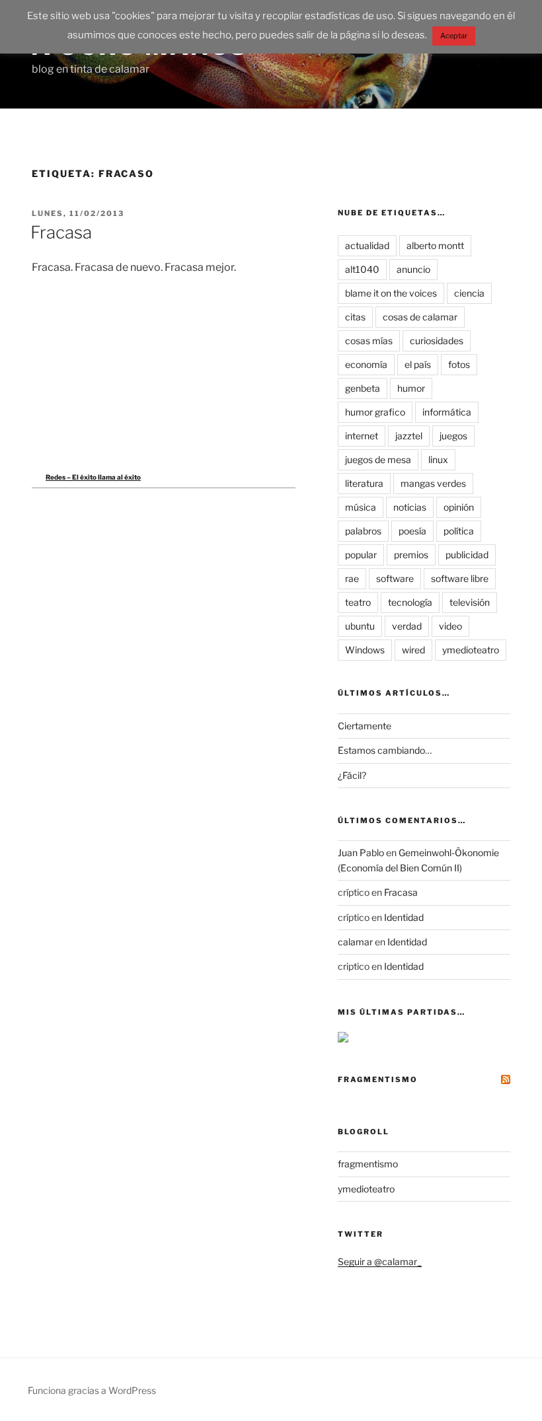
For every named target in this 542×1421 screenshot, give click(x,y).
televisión (469, 602)
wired (413, 649)
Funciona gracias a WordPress (92, 1390)
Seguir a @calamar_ (380, 1261)
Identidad (404, 917)
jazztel (408, 435)
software (395, 578)
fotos (459, 364)
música (360, 507)
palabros (363, 530)
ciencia (469, 293)
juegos (453, 435)
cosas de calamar (420, 316)
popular (361, 554)
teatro (358, 602)
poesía (412, 530)
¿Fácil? (352, 775)
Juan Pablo (361, 852)
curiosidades (436, 340)
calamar (355, 941)
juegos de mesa (378, 459)
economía (366, 364)
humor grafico (375, 412)
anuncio (413, 269)
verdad (407, 626)
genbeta (362, 388)
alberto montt (435, 245)
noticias (409, 507)
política (459, 530)
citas (355, 316)
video (450, 626)
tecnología (410, 602)
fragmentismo (378, 1079)
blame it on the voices (391, 293)
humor (411, 388)
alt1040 (362, 269)
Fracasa (61, 232)
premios (411, 554)
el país (418, 364)
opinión (459, 507)
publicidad (466, 554)
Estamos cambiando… (385, 750)
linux (438, 459)
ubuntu (360, 626)
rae (352, 578)
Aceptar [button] (453, 35)
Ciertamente (364, 725)
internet (361, 435)
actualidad (367, 245)
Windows (365, 649)
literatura (364, 483)
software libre (459, 578)
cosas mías (369, 340)
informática (446, 412)
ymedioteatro (470, 649)
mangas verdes (433, 483)
